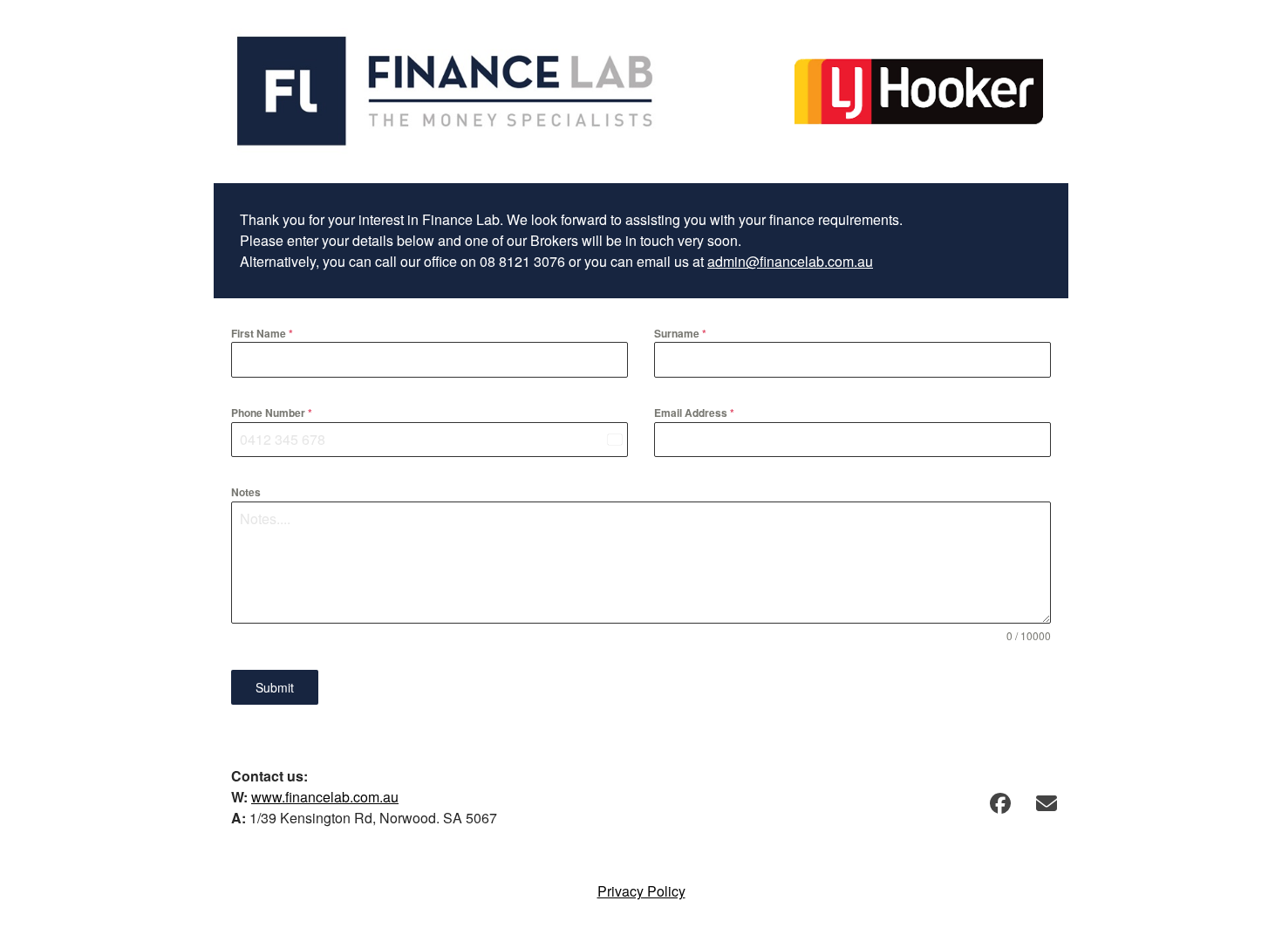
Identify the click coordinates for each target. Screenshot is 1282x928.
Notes (246, 492)
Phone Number (271, 412)
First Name (262, 333)
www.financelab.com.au (325, 797)
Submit (275, 687)
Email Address (694, 412)
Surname (680, 333)
